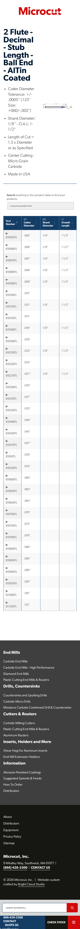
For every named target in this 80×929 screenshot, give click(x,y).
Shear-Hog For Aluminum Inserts (25, 751)
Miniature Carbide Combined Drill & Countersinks (37, 707)
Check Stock (56, 922)
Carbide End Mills (15, 661)
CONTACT (9, 921)
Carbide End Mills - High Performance (28, 668)
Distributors (11, 791)
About (7, 817)
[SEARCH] (72, 907)
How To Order (13, 784)
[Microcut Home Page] (40, 11)
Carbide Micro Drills (16, 701)
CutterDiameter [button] (29, 222)
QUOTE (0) (11, 925)
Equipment (10, 830)
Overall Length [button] (66, 222)
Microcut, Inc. (16, 857)
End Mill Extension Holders (21, 757)
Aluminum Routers (15, 735)
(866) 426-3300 (15, 868)
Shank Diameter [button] (48, 222)
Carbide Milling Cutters (19, 723)
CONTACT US (40, 868)
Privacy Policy (12, 836)
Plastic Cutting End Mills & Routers (26, 680)
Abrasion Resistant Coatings (22, 772)
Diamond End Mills (16, 674)
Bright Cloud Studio (31, 884)
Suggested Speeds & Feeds (22, 778)
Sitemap (9, 843)
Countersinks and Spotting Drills (25, 695)
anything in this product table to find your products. (36, 197)
